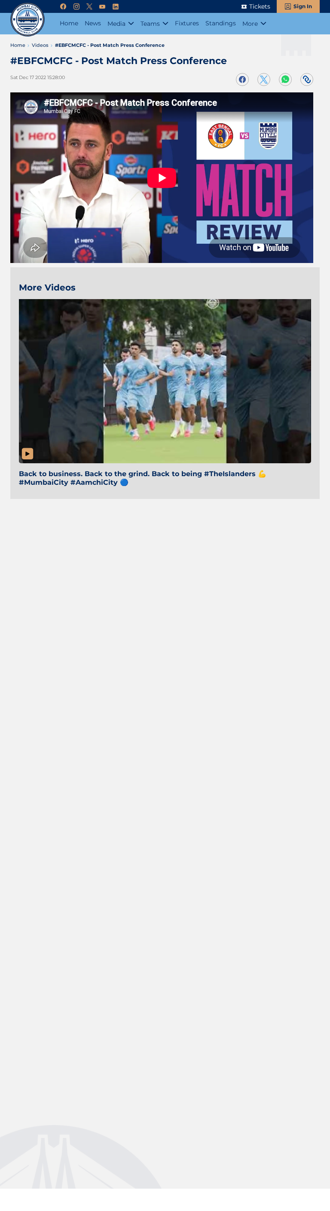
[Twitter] (89, 6)
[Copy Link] (306, 79)
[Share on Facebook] (242, 79)
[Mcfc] (27, 19)
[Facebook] (63, 6)
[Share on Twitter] (263, 79)
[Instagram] (76, 6)
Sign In (302, 6)
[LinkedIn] (115, 6)
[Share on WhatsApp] (285, 79)
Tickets (259, 6)
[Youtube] (102, 6)
